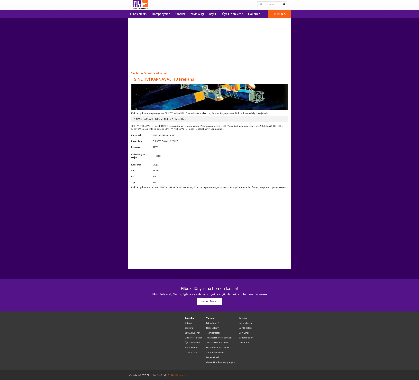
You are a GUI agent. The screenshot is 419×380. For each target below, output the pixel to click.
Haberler (254, 14)
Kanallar (180, 14)
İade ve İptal (212, 357)
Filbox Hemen (191, 347)
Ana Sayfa (136, 72)
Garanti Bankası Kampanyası (220, 362)
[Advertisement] (209, 42)
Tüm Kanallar (191, 352)
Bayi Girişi (244, 332)
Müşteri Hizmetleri (193, 337)
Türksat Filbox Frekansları (219, 337)
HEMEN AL (280, 14)
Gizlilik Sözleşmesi (176, 375)
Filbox (140, 5)
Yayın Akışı (197, 14)
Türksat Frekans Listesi (217, 342)
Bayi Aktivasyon (192, 332)
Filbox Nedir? (138, 14)
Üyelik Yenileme (232, 14)
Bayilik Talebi (245, 327)
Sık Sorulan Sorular (215, 352)
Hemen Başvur (209, 301)
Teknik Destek (213, 332)
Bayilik (213, 14)
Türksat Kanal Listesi (155, 72)
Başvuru (189, 327)
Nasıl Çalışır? (212, 327)
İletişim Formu (246, 322)
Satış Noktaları (246, 337)
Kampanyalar (161, 14)
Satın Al (188, 322)
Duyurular (244, 342)
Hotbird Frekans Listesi (217, 347)
